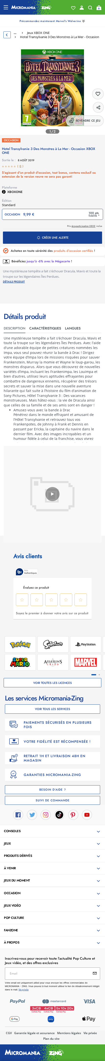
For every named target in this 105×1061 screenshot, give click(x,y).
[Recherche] (90, 8)
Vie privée (90, 1033)
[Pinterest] (73, 814)
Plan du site (51, 1039)
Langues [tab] (73, 328)
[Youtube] (87, 814)
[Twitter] (32, 814)
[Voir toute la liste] (73, 8)
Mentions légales (69, 1033)
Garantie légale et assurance (34, 1033)
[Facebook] (18, 814)
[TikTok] (59, 814)
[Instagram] (46, 814)
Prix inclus (84, 226)
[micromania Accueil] (31, 7)
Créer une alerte (55, 237)
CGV (9, 1033)
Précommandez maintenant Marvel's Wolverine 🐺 (52, 21)
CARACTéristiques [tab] (45, 328)
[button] (53, 831)
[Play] (52, 494)
